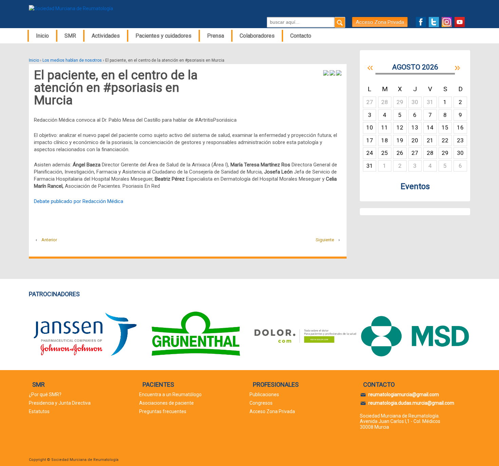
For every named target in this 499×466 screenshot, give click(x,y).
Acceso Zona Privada (380, 22)
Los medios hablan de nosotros (72, 60)
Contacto (300, 36)
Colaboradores (257, 36)
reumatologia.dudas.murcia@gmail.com (411, 403)
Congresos (261, 403)
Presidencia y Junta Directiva (60, 403)
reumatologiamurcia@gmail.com (403, 394)
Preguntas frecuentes (162, 411)
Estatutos (39, 411)
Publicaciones (264, 394)
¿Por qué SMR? (45, 394)
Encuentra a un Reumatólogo (170, 394)
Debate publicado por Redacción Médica (78, 201)
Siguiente (325, 239)
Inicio (42, 36)
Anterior (49, 239)
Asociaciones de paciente (166, 403)
